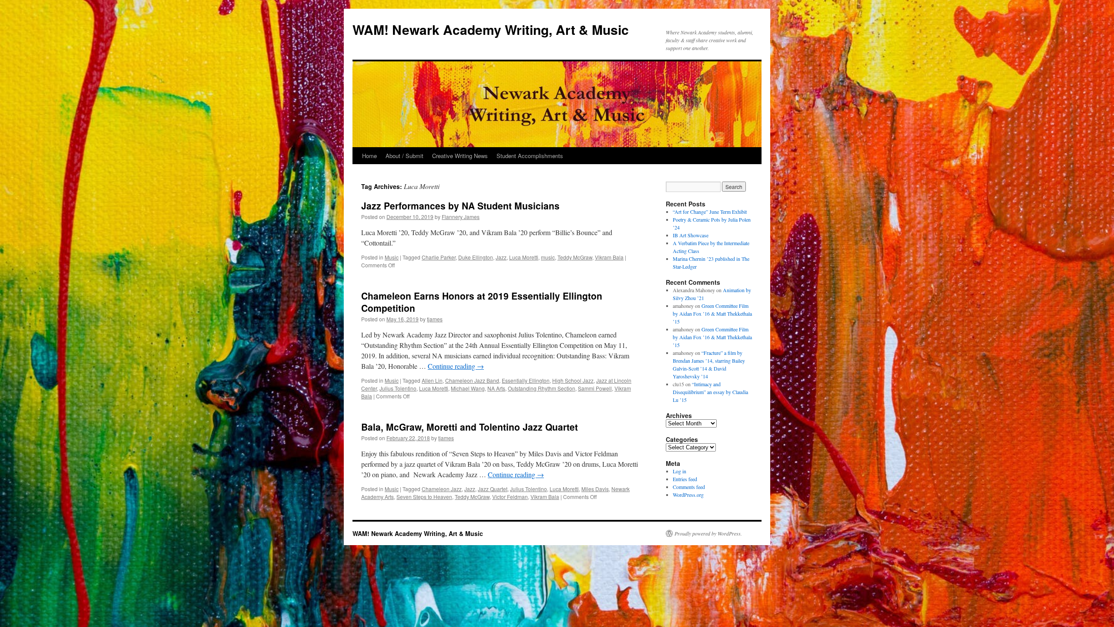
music (548, 257)
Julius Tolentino (397, 388)
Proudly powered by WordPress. (708, 533)
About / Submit (404, 156)
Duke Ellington (475, 257)
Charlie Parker (439, 257)
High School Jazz (573, 380)
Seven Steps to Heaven (424, 496)
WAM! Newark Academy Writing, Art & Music (490, 29)
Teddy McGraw (574, 257)
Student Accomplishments (530, 156)
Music (392, 257)
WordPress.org (688, 494)
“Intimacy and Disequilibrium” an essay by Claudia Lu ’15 (710, 392)
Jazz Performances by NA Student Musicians (460, 205)
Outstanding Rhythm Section (541, 388)
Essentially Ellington (526, 380)
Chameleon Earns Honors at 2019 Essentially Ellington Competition (481, 301)
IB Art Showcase (690, 235)
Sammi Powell (595, 388)
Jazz (501, 257)
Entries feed (685, 478)
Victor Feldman (510, 496)
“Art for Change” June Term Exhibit (710, 211)
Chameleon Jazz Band (472, 380)
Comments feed (689, 486)
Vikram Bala (609, 257)
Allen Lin (432, 380)
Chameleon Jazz (442, 488)
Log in (679, 471)
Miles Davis (595, 488)
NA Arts (496, 388)
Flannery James (461, 216)
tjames (435, 319)
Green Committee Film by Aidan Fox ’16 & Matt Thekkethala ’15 (712, 313)
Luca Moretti (523, 257)
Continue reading (456, 366)
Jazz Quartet (492, 488)
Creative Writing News (460, 156)
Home (369, 156)
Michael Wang (468, 388)
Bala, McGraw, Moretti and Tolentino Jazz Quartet (469, 426)
